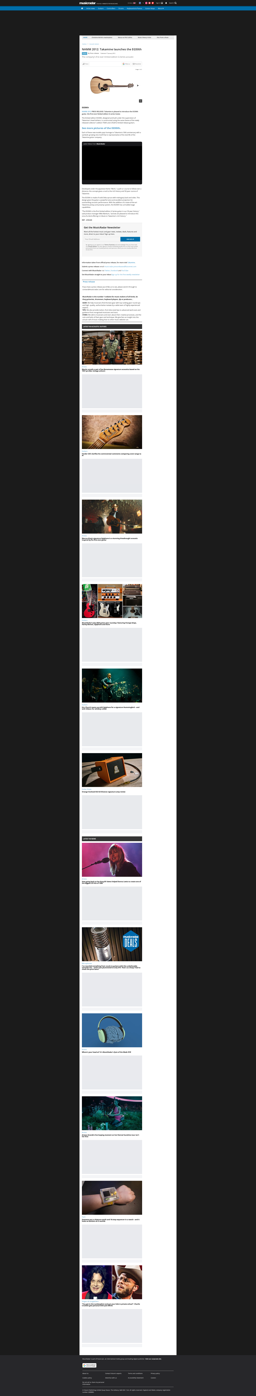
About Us (85, 1373)
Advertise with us (111, 1378)
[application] (112, 163)
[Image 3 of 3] (138, 85)
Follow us (127, 64)
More (160, 8)
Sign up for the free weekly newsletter (125, 274)
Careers (153, 1378)
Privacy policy (155, 1373)
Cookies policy (87, 1378)
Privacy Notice (92, 246)
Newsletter (138, 64)
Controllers (111, 8)
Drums (121, 8)
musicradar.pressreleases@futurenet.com (120, 266)
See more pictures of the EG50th (101, 128)
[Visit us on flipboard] (153, 3)
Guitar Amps (150, 8)
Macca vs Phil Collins (125, 37)
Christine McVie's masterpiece (102, 37)
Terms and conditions (135, 1373)
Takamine (131, 262)
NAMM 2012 (86, 111)
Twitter (107, 270)
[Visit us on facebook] (140, 3)
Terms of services (109, 245)
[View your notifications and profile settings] (166, 3)
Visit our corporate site (153, 1359)
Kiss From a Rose (162, 37)
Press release (94, 53)
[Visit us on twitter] (143, 3)
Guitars (101, 8)
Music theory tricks (144, 37)
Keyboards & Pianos (134, 8)
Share (86, 64)
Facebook (114, 270)
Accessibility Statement (136, 1378)
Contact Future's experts (113, 1373)
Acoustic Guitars (94, 44)
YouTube (125, 270)
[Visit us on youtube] (149, 3)
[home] (82, 8)
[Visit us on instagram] (146, 3)
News (84, 53)
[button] (172, 3)
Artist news (90, 8)
